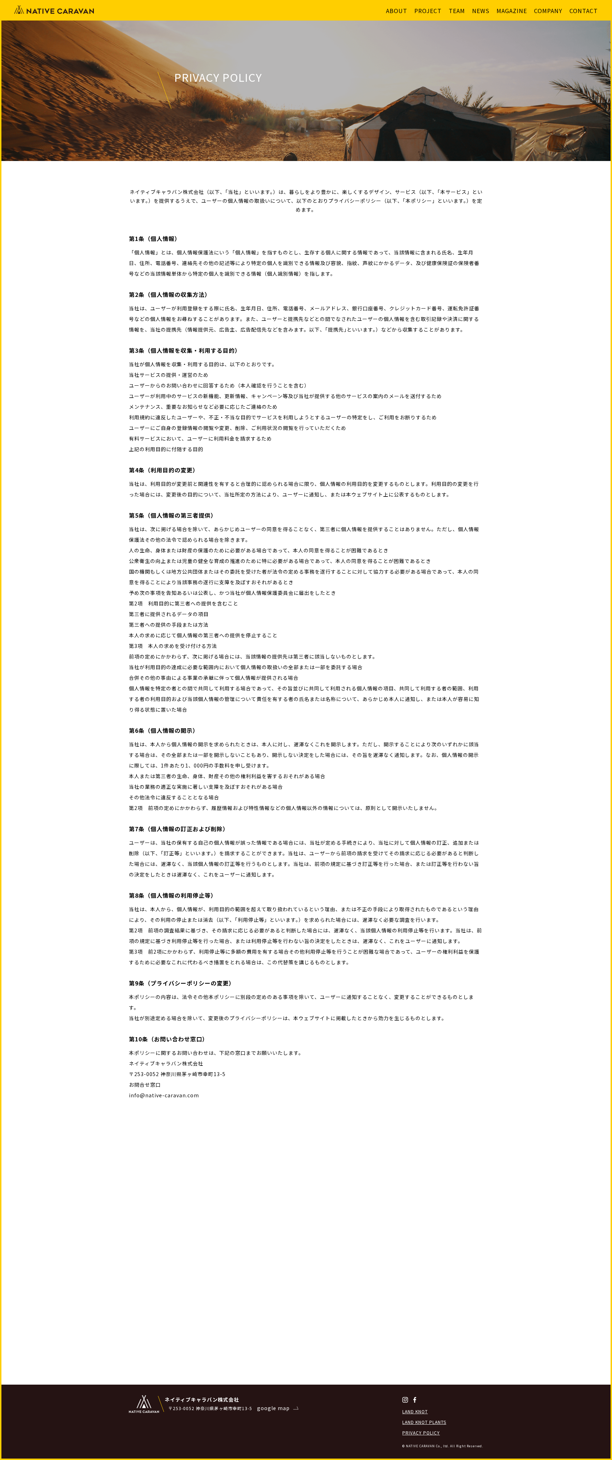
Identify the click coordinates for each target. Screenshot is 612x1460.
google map (273, 1408)
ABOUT (396, 10)
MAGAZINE (512, 10)
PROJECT (428, 10)
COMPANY (548, 10)
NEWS (480, 10)
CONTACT (584, 10)
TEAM (457, 10)
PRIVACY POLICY (421, 1433)
